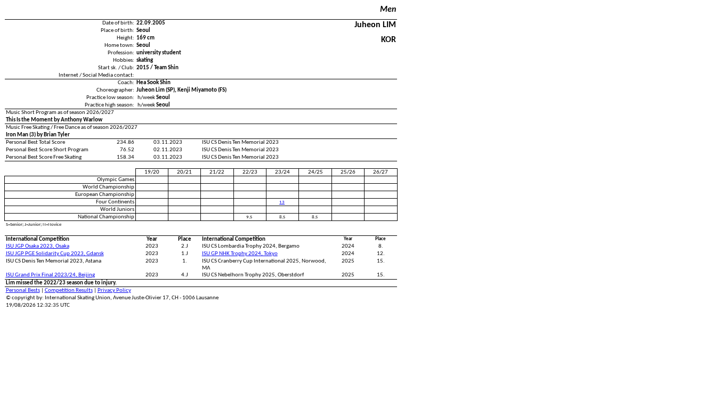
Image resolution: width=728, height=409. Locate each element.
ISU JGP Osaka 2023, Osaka (37, 246)
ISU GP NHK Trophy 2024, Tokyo (240, 254)
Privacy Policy (114, 290)
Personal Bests (23, 290)
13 (282, 202)
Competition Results (69, 290)
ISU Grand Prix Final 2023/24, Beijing (50, 275)
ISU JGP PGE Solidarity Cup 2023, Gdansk (55, 254)
